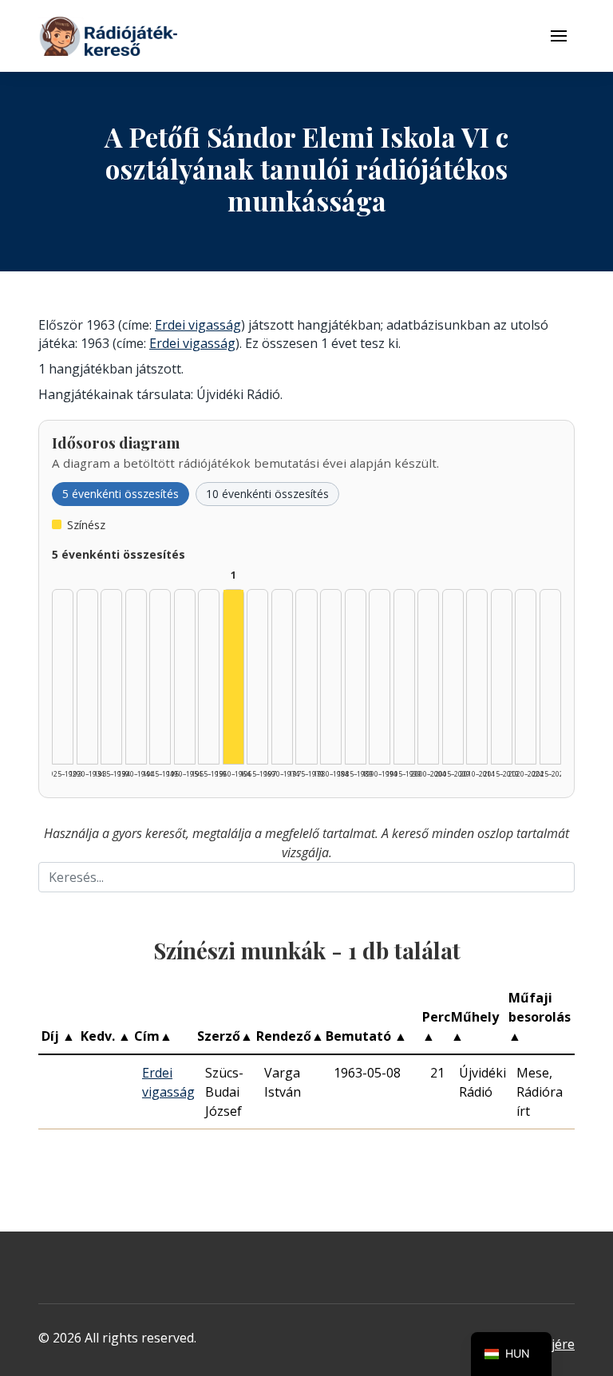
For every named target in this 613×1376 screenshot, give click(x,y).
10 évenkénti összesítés (267, 493)
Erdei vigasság (198, 325)
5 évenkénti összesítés (120, 493)
